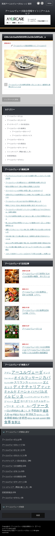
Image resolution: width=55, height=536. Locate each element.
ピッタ (17, 396)
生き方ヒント (41, 415)
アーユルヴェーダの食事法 (16, 128)
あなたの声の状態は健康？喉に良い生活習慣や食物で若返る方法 (28, 243)
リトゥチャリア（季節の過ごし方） (19, 152)
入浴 (6, 414)
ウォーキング (9, 378)
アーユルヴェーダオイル (15, 139)
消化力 (32, 414)
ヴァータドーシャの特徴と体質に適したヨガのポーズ (24, 190)
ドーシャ (23, 391)
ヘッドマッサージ (32, 397)
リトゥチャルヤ (37, 401)
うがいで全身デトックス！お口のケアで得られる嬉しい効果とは (28, 254)
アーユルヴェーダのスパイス (22, 135)
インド (46, 372)
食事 (7, 422)
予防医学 (36, 410)
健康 (45, 410)
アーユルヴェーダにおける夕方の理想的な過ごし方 (23, 201)
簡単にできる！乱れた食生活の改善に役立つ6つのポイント (26, 205)
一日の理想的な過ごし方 (17, 410)
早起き (22, 415)
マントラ (10, 401)
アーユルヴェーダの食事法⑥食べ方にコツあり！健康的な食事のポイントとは (29, 86)
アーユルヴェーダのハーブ (21, 131)
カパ (46, 377)
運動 (48, 418)
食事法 (15, 422)
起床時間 (43, 418)
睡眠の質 (17, 418)
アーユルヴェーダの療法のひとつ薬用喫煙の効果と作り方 (26, 182)
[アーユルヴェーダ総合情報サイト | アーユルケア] (27, 17)
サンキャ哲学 (9, 382)
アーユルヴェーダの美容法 (16, 143)
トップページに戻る (11, 99)
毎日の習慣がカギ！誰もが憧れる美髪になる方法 (23, 186)
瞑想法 (30, 418)
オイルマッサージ (28, 378)
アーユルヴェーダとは (15, 116)
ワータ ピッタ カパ (19, 406)
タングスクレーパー (35, 382)
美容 (34, 418)
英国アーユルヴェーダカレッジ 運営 (17, 4)
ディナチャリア (27, 386)
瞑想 (24, 417)
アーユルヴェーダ (27, 372)
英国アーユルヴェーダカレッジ (22, 530)
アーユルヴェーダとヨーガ (16, 120)
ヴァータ (40, 405)
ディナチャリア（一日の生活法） (18, 124)
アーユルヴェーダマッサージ (17, 147)
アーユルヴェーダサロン (15, 160)
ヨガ (17, 401)
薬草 (37, 418)
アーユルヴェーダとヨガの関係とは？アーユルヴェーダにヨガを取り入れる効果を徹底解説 (36, 350)
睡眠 (9, 417)
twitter (38, 3)
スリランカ (21, 382)
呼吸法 (16, 415)
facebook (42, 3)
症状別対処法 (11, 156)
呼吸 (11, 415)
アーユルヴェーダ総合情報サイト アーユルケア (29, 45)
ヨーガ (24, 401)
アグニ (7, 373)
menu (49, 3)
